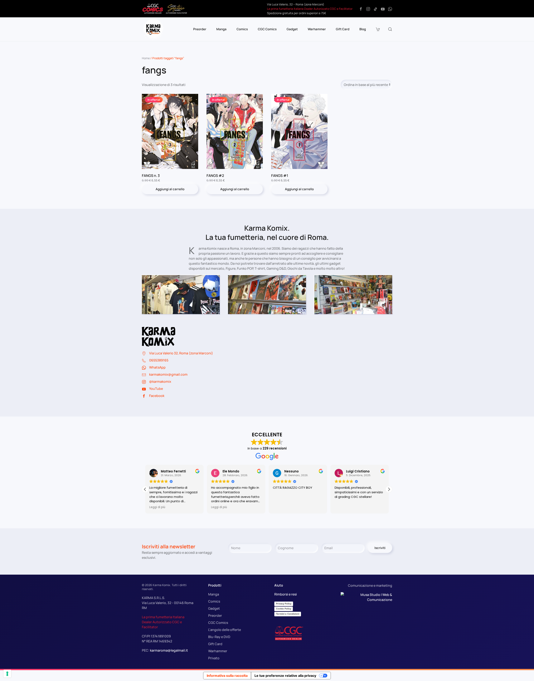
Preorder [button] (199, 29)
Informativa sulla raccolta (227, 675)
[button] (378, 29)
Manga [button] (221, 29)
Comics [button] (242, 29)
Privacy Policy (283, 603)
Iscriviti (379, 548)
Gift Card (342, 29)
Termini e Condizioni (287, 613)
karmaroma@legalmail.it (169, 650)
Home (146, 58)
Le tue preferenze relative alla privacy (285, 675)
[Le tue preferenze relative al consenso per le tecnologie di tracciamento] (7, 674)
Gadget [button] (292, 29)
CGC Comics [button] (267, 29)
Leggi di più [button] (157, 507)
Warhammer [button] (317, 29)
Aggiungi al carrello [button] (170, 189)
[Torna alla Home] (153, 29)
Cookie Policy (283, 608)
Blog (362, 29)
